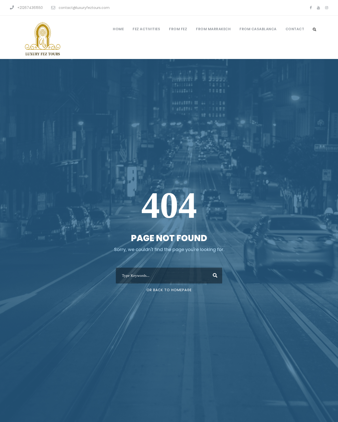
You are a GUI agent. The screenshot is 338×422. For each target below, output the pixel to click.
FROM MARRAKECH (213, 29)
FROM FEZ (178, 29)
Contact (295, 29)
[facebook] (311, 7)
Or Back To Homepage (169, 289)
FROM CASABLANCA (258, 29)
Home (118, 29)
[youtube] (318, 7)
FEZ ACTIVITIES (146, 29)
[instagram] (326, 7)
